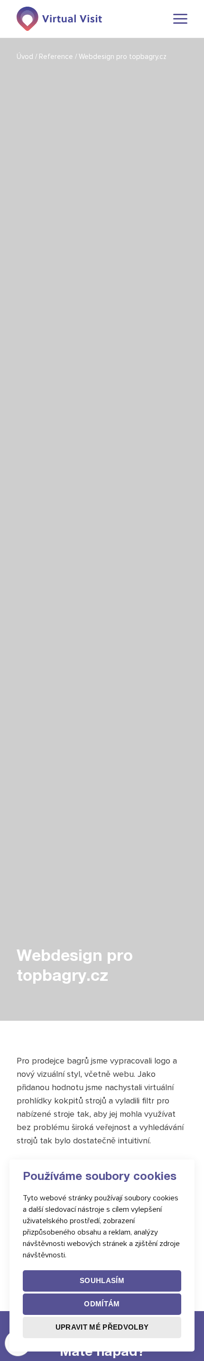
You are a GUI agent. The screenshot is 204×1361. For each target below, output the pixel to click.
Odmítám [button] (102, 1304)
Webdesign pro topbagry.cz (123, 56)
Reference (57, 56)
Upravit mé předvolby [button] (102, 1327)
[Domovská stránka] (59, 19)
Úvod (26, 56)
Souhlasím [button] (102, 1280)
